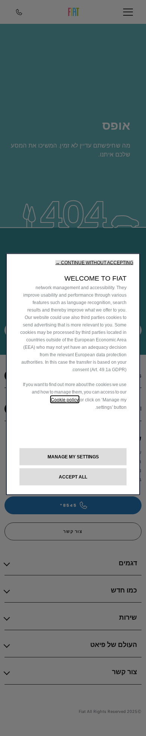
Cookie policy (65, 399)
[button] (94, 262)
